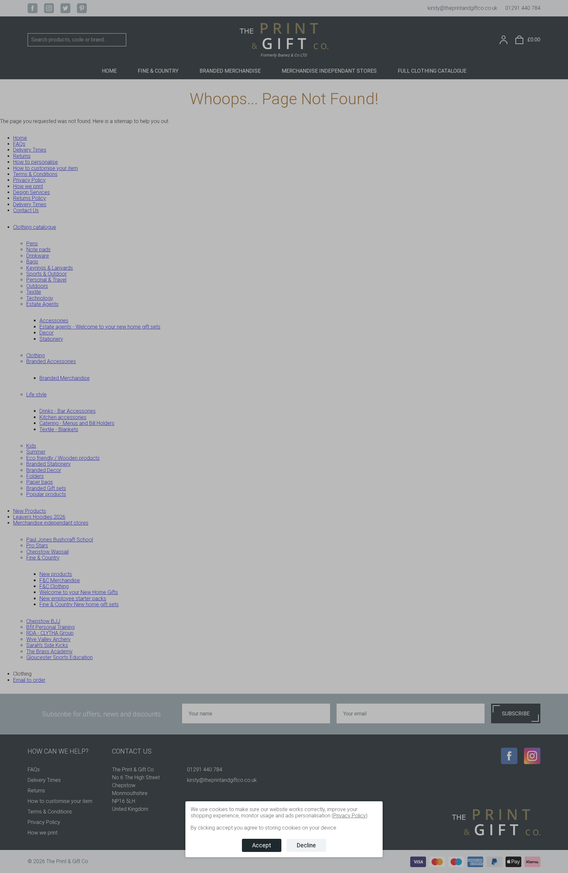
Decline (306, 845)
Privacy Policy (349, 815)
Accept (261, 845)
